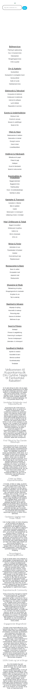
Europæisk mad (15, 272)
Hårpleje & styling (14, 307)
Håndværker (15, 56)
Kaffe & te (15, 231)
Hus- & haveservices (14, 53)
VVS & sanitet (14, 62)
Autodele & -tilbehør (14, 203)
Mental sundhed (15, 357)
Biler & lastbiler (15, 206)
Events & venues (14, 119)
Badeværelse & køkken (14, 135)
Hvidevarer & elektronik (14, 97)
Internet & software (15, 100)
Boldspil (14, 329)
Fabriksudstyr (15, 187)
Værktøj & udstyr (15, 193)
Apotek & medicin (14, 351)
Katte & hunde (14, 81)
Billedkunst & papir (15, 157)
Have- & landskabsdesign (15, 190)
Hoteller (14, 253)
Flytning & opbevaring (15, 50)
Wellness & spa (15, 319)
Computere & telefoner (15, 94)
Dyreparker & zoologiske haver (15, 75)
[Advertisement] (15, 27)
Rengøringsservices (14, 59)
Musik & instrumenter (15, 169)
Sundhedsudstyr (15, 360)
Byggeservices (15, 184)
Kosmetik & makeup (14, 310)
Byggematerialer (15, 181)
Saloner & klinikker (15, 316)
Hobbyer (15, 163)
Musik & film (15, 125)
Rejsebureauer (15, 259)
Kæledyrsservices (15, 84)
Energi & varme (15, 141)
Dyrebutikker (15, 72)
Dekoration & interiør (14, 138)
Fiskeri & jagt (15, 160)
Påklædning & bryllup (15, 288)
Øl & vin (14, 237)
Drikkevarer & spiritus (15, 228)
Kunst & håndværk (15, 166)
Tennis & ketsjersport (15, 338)
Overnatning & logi (15, 256)
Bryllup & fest (15, 116)
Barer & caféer (14, 269)
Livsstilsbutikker (15, 147)
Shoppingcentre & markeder (15, 291)
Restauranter (15, 278)
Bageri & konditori (14, 225)
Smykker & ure (15, 294)
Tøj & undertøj (14, 297)
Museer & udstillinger (15, 122)
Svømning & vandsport (15, 335)
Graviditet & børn (14, 354)
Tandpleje (15, 363)
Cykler (15, 209)
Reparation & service (15, 106)
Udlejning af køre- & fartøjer (15, 215)
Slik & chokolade (15, 234)
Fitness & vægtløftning (15, 332)
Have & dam (15, 144)
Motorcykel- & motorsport (15, 212)
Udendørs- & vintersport (14, 341)
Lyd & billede (15, 103)
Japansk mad (15, 275)
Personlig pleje (15, 313)
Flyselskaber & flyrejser (14, 250)
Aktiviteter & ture (15, 247)
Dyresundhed (15, 78)
